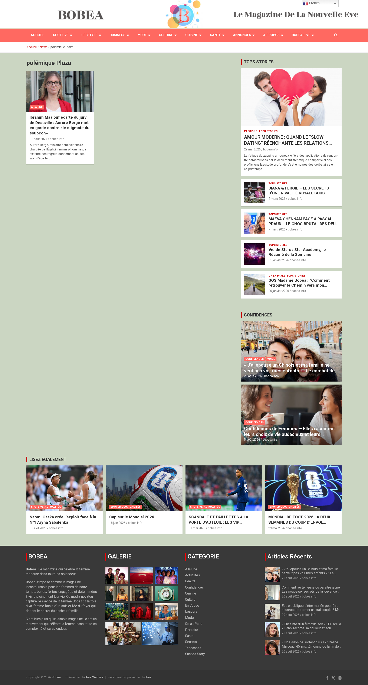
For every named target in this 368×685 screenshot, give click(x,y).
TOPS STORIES (259, 61)
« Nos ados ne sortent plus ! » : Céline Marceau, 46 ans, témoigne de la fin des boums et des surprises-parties (311, 646)
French (314, 3)
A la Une (37, 107)
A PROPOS (271, 35)
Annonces (242, 35)
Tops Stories (268, 131)
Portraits (191, 630)
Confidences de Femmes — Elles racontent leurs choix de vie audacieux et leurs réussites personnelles (289, 434)
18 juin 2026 (117, 523)
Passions (250, 131)
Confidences (254, 358)
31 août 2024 (38, 139)
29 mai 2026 (252, 149)
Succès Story (195, 654)
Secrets (191, 642)
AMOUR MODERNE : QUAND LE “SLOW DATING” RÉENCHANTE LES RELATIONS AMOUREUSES (286, 143)
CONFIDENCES (258, 315)
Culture (166, 35)
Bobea (56, 677)
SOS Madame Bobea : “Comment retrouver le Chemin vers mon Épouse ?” (299, 285)
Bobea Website (93, 677)
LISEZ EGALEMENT (47, 459)
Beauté (190, 581)
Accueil (38, 35)
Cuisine (191, 35)
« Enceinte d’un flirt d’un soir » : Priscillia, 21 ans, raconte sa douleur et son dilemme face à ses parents (312, 628)
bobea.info (57, 139)
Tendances (193, 648)
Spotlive (61, 35)
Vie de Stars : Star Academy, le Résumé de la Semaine (297, 252)
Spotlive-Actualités (46, 506)
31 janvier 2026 (279, 260)
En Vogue (192, 605)
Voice (271, 358)
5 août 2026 (252, 439)
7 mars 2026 (277, 198)
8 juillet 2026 (38, 528)
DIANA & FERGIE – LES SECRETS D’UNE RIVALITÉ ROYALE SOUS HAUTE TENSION (299, 193)
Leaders (191, 611)
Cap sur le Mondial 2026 (131, 516)
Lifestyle (89, 35)
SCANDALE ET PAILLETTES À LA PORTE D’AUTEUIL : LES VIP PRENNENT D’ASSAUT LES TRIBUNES (223, 522)
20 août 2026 (253, 376)
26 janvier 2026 (279, 291)
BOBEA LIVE (301, 35)
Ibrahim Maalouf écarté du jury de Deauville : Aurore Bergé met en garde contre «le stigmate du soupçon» (59, 125)
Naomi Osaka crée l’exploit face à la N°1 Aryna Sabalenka (63, 519)
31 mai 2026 (197, 528)
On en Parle (277, 275)
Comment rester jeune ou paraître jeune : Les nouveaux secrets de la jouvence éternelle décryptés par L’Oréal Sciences (311, 593)
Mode (142, 35)
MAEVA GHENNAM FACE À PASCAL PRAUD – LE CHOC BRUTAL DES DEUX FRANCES (303, 223)
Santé (215, 35)
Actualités (192, 575)
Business (117, 35)
